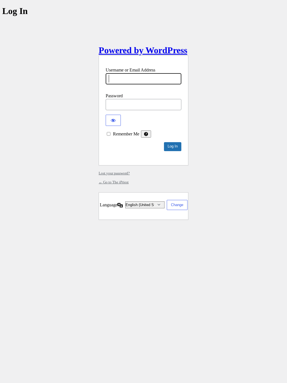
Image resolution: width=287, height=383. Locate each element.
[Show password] (113, 120)
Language (108, 204)
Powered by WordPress (143, 50)
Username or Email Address (130, 70)
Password (114, 95)
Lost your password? (114, 173)
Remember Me (126, 133)
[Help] (146, 134)
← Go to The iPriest (114, 182)
